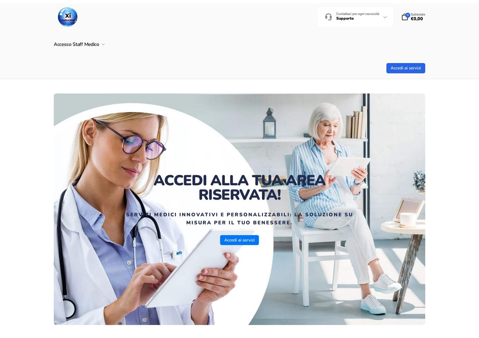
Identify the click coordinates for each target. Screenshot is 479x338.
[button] (413, 17)
